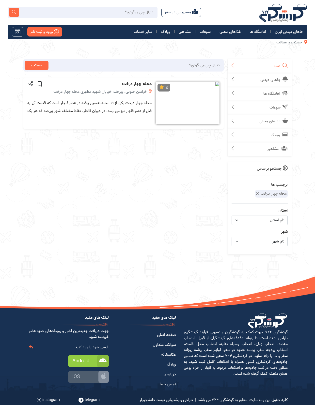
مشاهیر (185, 32)
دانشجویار (147, 400)
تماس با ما (168, 384)
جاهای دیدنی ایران (289, 32)
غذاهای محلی (230, 32)
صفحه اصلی (166, 335)
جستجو (36, 65)
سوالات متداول (164, 345)
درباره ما (169, 374)
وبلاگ (165, 32)
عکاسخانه (168, 354)
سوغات (205, 32)
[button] (30, 83)
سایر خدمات (143, 32)
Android (80, 361)
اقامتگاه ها (258, 32)
